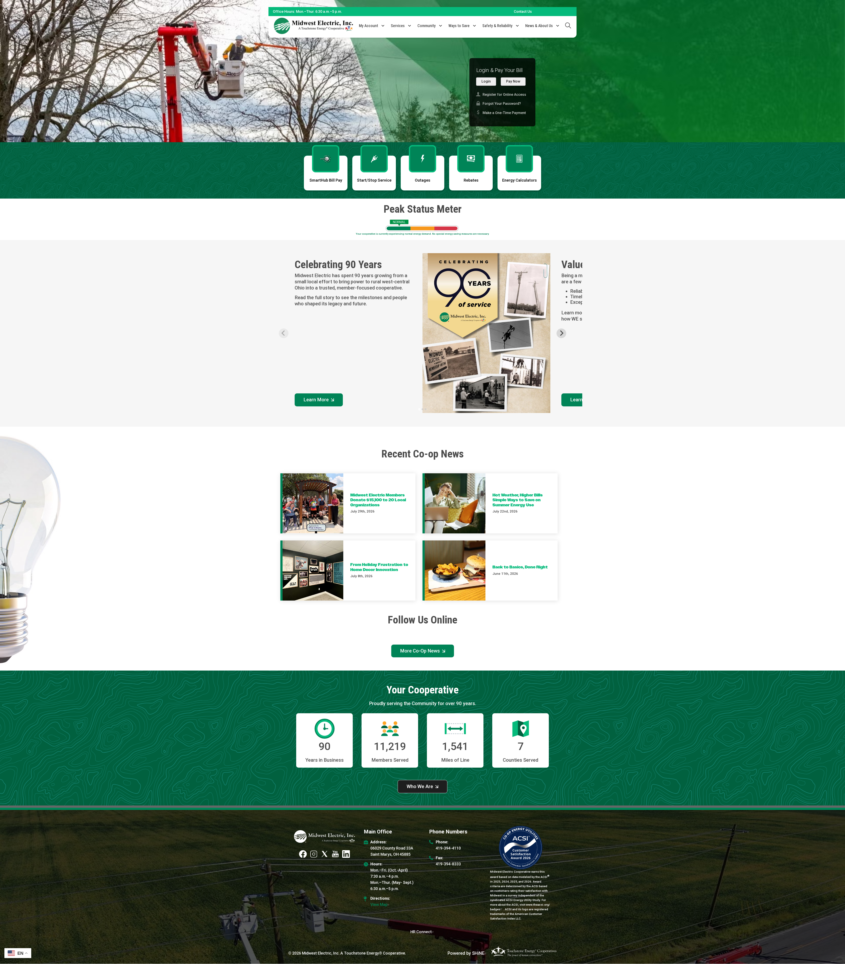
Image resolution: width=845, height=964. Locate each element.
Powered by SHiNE (466, 953)
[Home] (313, 26)
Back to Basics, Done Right (520, 567)
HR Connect (421, 931)
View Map (379, 904)
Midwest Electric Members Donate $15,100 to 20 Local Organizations (378, 500)
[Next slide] (561, 333)
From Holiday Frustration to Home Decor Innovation (379, 567)
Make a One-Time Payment (501, 112)
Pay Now (513, 81)
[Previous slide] (283, 333)
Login (486, 81)
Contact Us (523, 11)
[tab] (419, 409)
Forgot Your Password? (498, 103)
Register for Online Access (501, 94)
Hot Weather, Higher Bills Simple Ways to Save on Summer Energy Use (517, 500)
